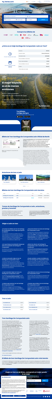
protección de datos (26, 384)
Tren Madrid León (6, 302)
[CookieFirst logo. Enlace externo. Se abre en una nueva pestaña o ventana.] (6, 377)
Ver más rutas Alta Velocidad (39, 172)
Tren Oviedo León (32, 302)
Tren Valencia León (7, 307)
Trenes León (37, 334)
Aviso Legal (36, 391)
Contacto (39, 390)
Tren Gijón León (32, 304)
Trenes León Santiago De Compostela (11, 350)
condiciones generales (34, 384)
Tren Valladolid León (33, 307)
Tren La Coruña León (33, 309)
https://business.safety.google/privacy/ (9, 392)
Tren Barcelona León (7, 304)
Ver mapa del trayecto (7, 355)
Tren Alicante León (7, 309)
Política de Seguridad (31, 391)
